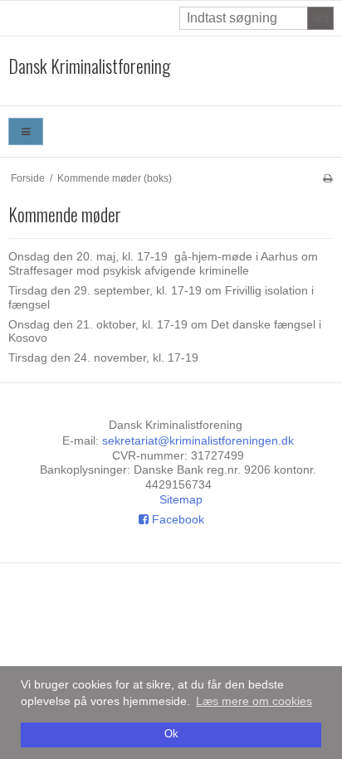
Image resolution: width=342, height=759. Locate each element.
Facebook (176, 519)
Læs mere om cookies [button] (254, 701)
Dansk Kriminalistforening (89, 66)
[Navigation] (25, 131)
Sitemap (181, 499)
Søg (320, 17)
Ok (171, 734)
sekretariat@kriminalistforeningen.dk (198, 440)
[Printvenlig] (327, 178)
